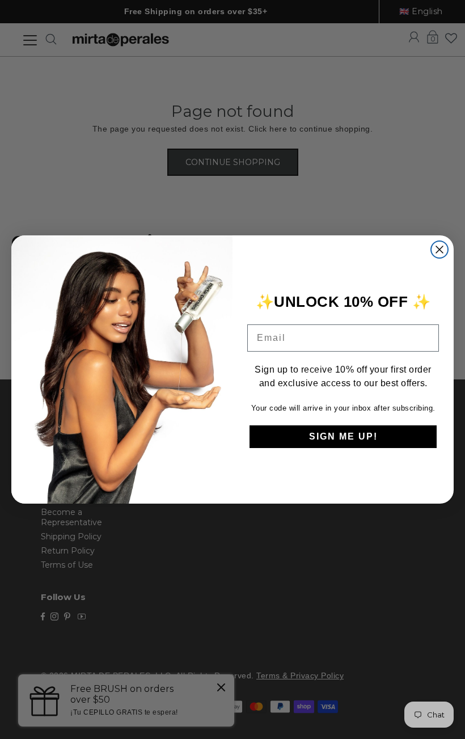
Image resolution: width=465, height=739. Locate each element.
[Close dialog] (439, 249)
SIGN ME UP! (343, 436)
